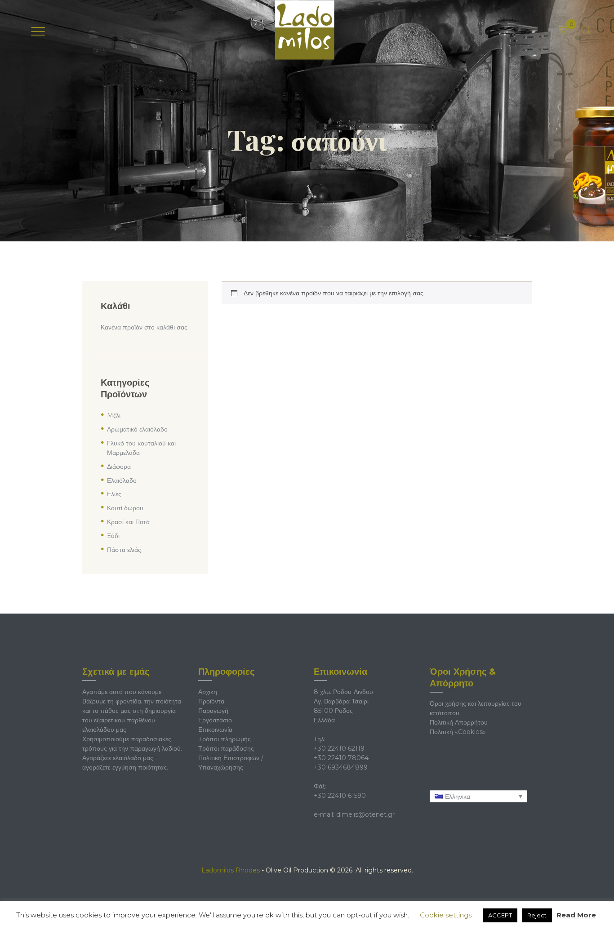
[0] (574, 24)
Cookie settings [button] (446, 915)
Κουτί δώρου (125, 508)
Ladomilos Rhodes (230, 870)
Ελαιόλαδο (122, 480)
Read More (576, 915)
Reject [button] (537, 915)
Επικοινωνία (215, 729)
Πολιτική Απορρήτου (459, 722)
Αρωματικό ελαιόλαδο (137, 429)
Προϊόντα (211, 701)
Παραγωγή (213, 711)
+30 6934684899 (341, 767)
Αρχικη (207, 692)
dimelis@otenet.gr (365, 814)
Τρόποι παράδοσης (226, 748)
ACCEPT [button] (500, 915)
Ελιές (114, 494)
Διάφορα (119, 467)
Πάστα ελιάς (124, 550)
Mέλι (113, 415)
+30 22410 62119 (339, 748)
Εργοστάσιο (215, 720)
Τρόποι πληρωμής (224, 739)
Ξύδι (113, 536)
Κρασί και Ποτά (128, 522)
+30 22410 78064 (341, 758)
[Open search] (585, 30)
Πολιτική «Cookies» (458, 732)
